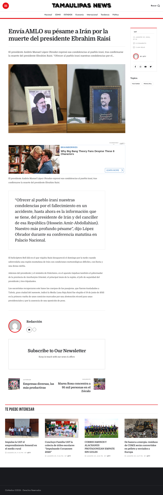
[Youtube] (145, 66)
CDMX (58, 14)
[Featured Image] (22, 428)
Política (116, 14)
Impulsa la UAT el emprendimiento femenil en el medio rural (21, 445)
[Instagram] (140, 66)
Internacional (92, 14)
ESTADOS (68, 14)
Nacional (48, 14)
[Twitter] (150, 66)
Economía (80, 14)
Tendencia (105, 14)
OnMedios (9, 490)
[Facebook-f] (135, 66)
